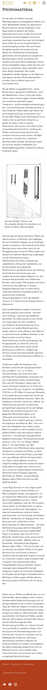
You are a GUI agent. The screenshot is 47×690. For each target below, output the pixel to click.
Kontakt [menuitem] (6, 664)
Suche (39, 3)
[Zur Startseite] (7, 3)
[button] (24, 2)
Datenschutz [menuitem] (28, 664)
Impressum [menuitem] (16, 664)
